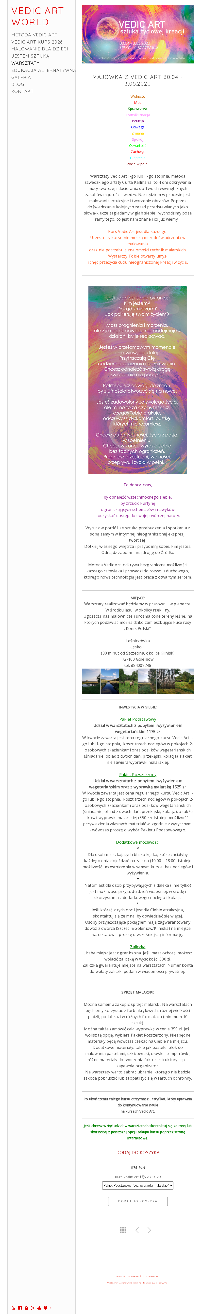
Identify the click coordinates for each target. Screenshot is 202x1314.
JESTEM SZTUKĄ (30, 56)
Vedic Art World (38, 16)
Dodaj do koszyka (137, 1201)
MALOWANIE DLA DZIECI (39, 49)
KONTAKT (22, 91)
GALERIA (21, 77)
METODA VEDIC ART (34, 35)
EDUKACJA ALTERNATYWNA (43, 70)
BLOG (17, 84)
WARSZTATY (25, 63)
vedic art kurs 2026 (37, 42)
